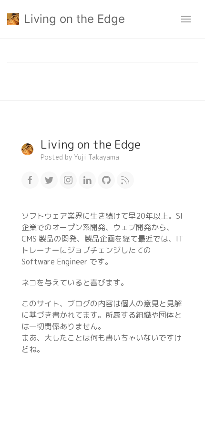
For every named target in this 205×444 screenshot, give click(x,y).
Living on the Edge (74, 19)
